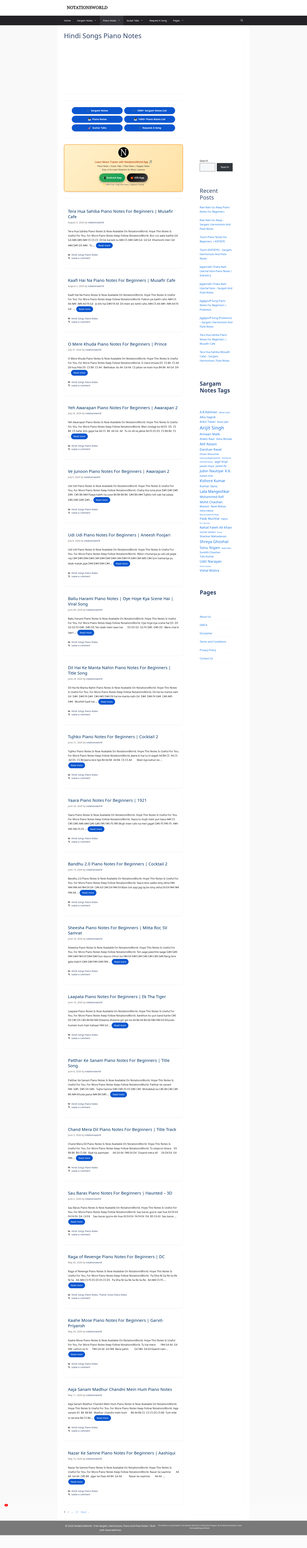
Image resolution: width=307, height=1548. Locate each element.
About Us (205, 616)
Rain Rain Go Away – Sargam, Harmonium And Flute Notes (215, 224)
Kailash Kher (206, 475)
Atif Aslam (208, 444)
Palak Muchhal (210, 518)
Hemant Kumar (206, 462)
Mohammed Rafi (212, 497)
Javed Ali (221, 466)
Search (204, 161)
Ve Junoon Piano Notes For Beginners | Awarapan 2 (118, 471)
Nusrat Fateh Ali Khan (209, 514)
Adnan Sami (224, 412)
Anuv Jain (222, 422)
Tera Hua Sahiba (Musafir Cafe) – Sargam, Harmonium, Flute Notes (215, 356)
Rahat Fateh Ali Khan (216, 527)
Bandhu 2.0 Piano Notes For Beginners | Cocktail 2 (117, 864)
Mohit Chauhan (211, 502)
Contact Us (206, 658)
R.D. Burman (205, 523)
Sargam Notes (85, 20)
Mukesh (204, 506)
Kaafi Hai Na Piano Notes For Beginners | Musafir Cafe (121, 280)
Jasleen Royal (207, 466)
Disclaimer (206, 633)
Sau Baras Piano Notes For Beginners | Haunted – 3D (120, 1193)
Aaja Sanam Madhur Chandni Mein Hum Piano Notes (120, 1389)
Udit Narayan (211, 561)
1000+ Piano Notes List (149, 119)
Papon (224, 518)
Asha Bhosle (224, 439)
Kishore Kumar (212, 480)
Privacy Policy (208, 650)
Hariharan (226, 458)
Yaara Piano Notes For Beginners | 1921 (107, 800)
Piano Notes (109, 20)
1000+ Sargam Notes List (150, 110)
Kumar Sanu (208, 486)
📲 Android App (112, 177)
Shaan (219, 532)
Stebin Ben (226, 548)
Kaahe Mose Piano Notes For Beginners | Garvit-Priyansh (115, 1323)
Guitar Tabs (133, 20)
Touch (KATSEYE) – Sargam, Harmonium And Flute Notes (216, 254)
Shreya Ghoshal (214, 541)
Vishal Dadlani (205, 566)
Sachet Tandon (208, 532)
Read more (104, 245)
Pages (176, 20)
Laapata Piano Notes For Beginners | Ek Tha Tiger (117, 996)
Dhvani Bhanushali (209, 454)
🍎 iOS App (137, 177)
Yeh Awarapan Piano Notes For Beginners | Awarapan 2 (123, 407)
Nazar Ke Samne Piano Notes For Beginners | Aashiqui (121, 1453)
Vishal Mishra (209, 570)
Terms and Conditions (213, 641)
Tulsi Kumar (207, 556)
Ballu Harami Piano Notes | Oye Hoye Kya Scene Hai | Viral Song (120, 601)
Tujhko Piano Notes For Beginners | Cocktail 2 (113, 736)
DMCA (203, 625)
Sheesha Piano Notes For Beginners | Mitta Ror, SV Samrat (117, 930)
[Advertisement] (123, 65)
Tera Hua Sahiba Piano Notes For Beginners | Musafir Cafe (120, 213)
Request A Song (158, 20)
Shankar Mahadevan (213, 536)
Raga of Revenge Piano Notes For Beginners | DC (116, 1256)
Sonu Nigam (210, 547)
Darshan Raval (210, 449)
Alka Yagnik (208, 417)
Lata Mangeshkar (215, 491)
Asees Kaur (207, 439)
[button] (241, 20)
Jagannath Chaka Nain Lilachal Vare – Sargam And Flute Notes (216, 288)
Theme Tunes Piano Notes (113, 1294)
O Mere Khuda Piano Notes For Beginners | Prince (117, 344)
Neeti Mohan (218, 506)
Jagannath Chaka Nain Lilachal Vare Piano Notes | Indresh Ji (216, 271)
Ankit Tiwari (208, 422)
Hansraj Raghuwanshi (210, 458)
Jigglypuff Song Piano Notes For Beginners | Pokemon (213, 305)
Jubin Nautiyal (211, 470)
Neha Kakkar (207, 510)
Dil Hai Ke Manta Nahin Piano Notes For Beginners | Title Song (119, 670)
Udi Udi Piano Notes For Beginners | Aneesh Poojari (119, 535)
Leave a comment (80, 258)
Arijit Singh (212, 428)
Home (67, 20)
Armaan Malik (210, 434)
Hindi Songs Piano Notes (84, 254)
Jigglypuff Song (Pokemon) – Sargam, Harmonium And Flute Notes (216, 322)
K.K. (228, 470)
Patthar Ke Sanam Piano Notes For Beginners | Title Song (119, 1063)
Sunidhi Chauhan (210, 552)
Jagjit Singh (221, 461)
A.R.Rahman (208, 412)
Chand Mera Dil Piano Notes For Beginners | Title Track (122, 1129)
